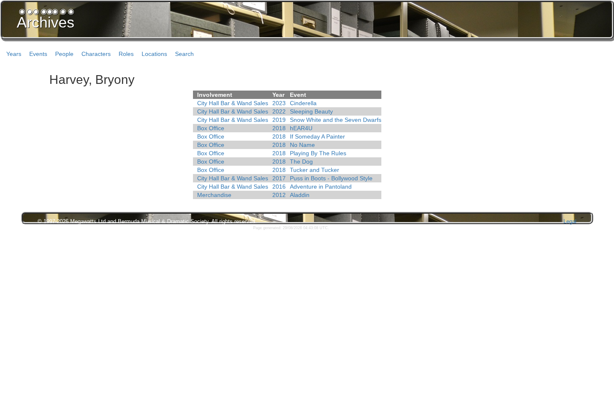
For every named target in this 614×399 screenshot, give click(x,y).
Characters (96, 54)
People (64, 54)
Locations (154, 54)
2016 (279, 186)
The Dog (301, 161)
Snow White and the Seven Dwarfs (335, 119)
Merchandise (214, 195)
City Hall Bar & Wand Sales (232, 103)
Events (38, 54)
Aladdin (300, 195)
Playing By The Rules (318, 153)
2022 (279, 111)
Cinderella (303, 103)
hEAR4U (301, 128)
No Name (302, 144)
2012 (279, 195)
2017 (279, 178)
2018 (279, 128)
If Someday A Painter (317, 136)
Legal (569, 221)
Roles (126, 54)
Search (184, 54)
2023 (279, 103)
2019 (279, 119)
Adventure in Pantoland (321, 186)
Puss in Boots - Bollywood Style (331, 178)
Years (13, 54)
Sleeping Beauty (311, 111)
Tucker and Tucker (314, 170)
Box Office (210, 128)
